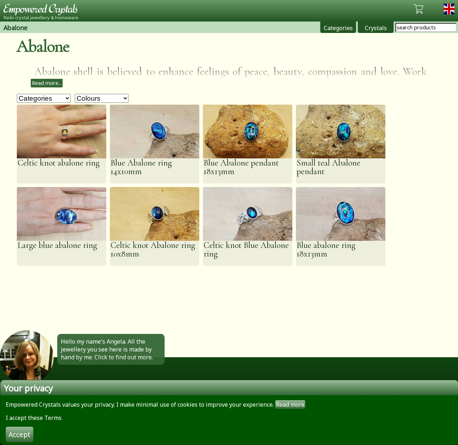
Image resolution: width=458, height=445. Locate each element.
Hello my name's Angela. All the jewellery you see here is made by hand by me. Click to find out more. (107, 349)
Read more (290, 404)
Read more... (47, 83)
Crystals (376, 28)
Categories (338, 28)
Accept (19, 434)
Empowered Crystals (43, 9)
